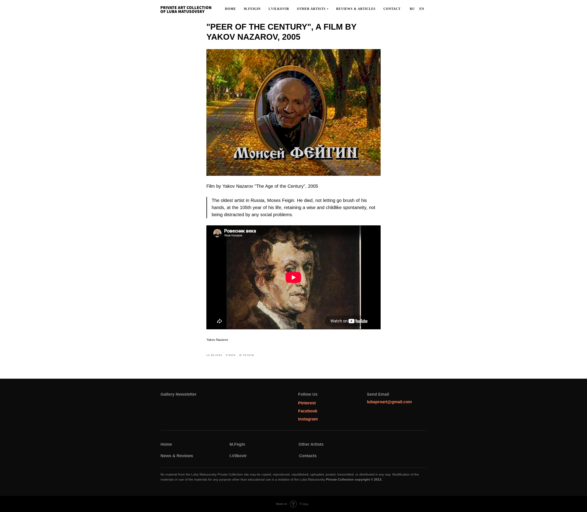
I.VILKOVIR (279, 9)
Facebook (307, 411)
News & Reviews (177, 455)
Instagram (308, 419)
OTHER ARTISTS (311, 9)
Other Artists (311, 444)
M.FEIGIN (252, 9)
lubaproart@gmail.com (389, 402)
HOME (230, 9)
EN (421, 9)
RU (412, 9)
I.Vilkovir (238, 455)
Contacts (308, 455)
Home (166, 444)
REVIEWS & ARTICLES (356, 9)
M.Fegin (237, 444)
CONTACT (392, 9)
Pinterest (307, 403)
